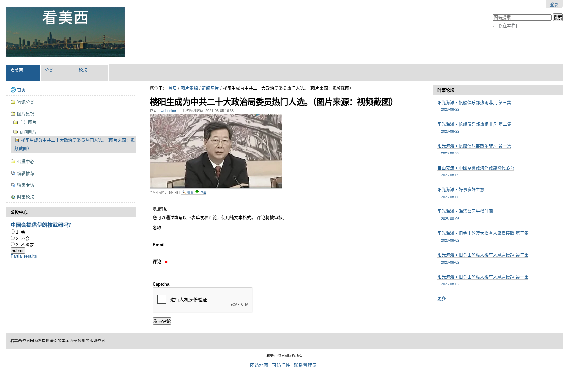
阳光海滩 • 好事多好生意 (460, 193)
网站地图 (259, 365)
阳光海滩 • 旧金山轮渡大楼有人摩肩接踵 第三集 (482, 236)
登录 (554, 4)
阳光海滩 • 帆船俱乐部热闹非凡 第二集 (474, 127)
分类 (49, 70)
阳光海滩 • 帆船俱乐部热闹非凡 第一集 (474, 149)
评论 (158, 261)
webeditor (168, 111)
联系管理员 (305, 365)
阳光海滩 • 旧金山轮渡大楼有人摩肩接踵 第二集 (482, 258)
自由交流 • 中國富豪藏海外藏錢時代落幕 (475, 171)
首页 (172, 88)
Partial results (24, 256)
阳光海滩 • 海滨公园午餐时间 (465, 214)
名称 (157, 227)
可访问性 (281, 365)
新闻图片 (210, 88)
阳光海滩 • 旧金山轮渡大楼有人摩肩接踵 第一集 (482, 280)
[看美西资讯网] (65, 32)
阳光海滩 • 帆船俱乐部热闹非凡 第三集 (474, 105)
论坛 (83, 70)
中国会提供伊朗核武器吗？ (42, 224)
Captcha (161, 284)
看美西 (17, 70)
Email (159, 244)
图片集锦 (189, 88)
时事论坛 (445, 90)
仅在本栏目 (509, 25)
